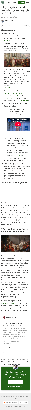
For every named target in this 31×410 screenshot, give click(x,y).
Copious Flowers (22, 100)
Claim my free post (15, 382)
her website (18, 155)
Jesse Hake (8, 98)
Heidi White (8, 41)
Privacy (17, 396)
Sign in (27, 2)
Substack (7, 406)
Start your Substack (11, 402)
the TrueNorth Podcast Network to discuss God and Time (15, 93)
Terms (21, 396)
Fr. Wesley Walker (9, 48)
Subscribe (21, 2)
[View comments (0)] (8, 25)
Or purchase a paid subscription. (15, 386)
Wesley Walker (9, 20)
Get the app (23, 402)
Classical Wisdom (7, 303)
